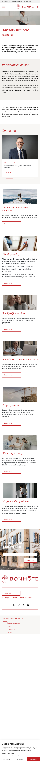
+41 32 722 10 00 (25, 598)
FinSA (9, 626)
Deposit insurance (13, 623)
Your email (6, 551)
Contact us (7, 593)
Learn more (8, 224)
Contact (8, 173)
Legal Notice (11, 629)
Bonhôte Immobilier (17, 1)
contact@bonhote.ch (9, 598)
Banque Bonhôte (6, 1)
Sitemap (10, 632)
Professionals (27, 1)
